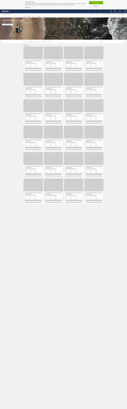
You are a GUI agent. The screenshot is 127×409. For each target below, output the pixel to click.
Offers (114, 14)
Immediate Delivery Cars (7, 24)
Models (92, 14)
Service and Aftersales (106, 14)
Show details (27, 7)
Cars (87, 14)
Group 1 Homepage (6, 14)
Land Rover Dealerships (121, 14)
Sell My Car (98, 14)
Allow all (96, 2)
